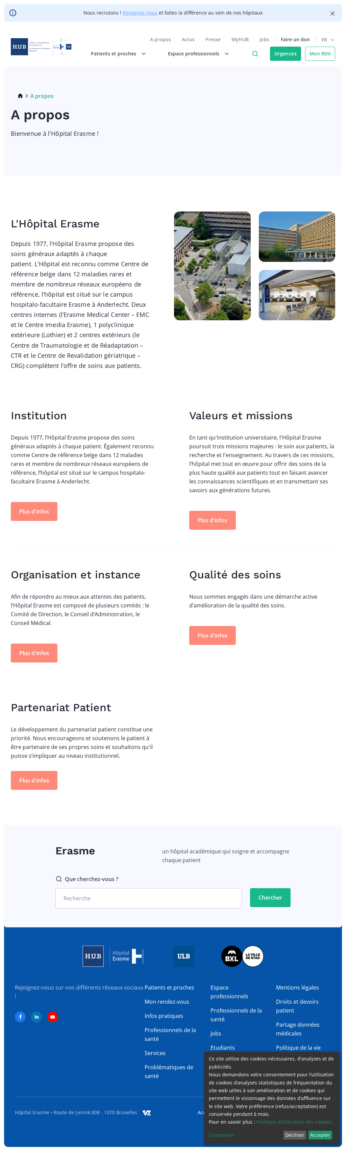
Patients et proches (169, 987)
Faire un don (295, 39)
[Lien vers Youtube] (52, 1016)
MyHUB (240, 39)
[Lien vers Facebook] (20, 1016)
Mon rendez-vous (167, 1001)
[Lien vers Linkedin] (36, 1016)
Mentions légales (297, 987)
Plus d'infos (34, 511)
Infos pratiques (164, 1016)
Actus (188, 39)
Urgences (285, 53)
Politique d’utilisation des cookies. (294, 1122)
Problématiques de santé (169, 1072)
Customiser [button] (221, 1135)
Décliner (294, 1135)
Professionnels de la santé (170, 1034)
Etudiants (223, 1047)
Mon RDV (320, 53)
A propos (160, 39)
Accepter (320, 1135)
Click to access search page (255, 53)
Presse (213, 39)
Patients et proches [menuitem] (113, 53)
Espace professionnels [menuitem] (193, 53)
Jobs (264, 39)
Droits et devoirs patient (297, 1006)
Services (155, 1053)
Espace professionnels (229, 992)
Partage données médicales (298, 1029)
